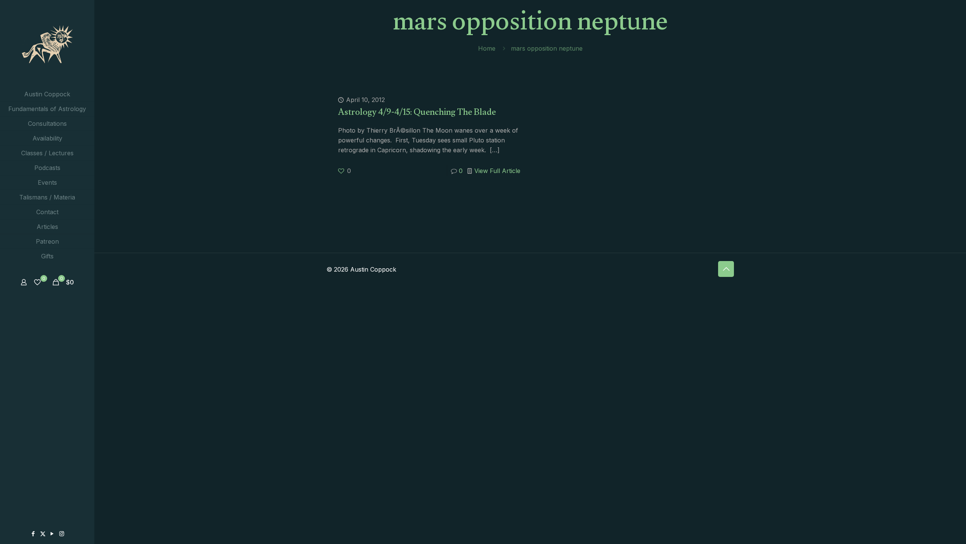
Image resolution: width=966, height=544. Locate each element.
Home (486, 48)
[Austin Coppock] (47, 43)
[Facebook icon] (33, 533)
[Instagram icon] (62, 533)
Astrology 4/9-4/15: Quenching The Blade (417, 113)
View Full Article (497, 171)
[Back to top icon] (726, 269)
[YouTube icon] (52, 533)
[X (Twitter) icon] (43, 533)
